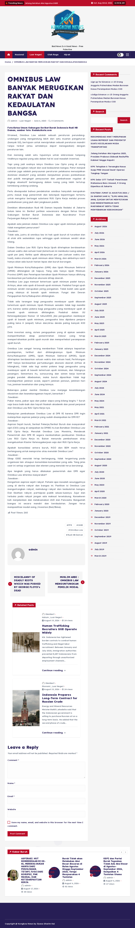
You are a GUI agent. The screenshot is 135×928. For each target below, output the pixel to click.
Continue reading (53, 670)
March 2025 (100, 336)
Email (11, 796)
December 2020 (102, 439)
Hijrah (67, 54)
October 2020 (102, 452)
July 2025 (99, 310)
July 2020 (99, 472)
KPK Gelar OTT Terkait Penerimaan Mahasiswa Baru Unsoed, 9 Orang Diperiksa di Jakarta (109, 183)
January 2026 (101, 271)
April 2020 (100, 491)
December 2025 (102, 278)
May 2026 (99, 246)
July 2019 (99, 549)
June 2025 (100, 317)
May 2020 (99, 485)
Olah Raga (52, 54)
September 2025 (103, 297)
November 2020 (103, 446)
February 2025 (102, 342)
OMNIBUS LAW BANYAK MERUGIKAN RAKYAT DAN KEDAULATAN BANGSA (50, 62)
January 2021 (101, 433)
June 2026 (100, 239)
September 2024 (103, 375)
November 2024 (103, 362)
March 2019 (100, 556)
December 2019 (102, 517)
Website (12, 809)
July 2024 (99, 388)
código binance (98, 94)
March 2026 (100, 258)
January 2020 (101, 510)
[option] (26, 874)
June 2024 (100, 394)
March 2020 (100, 498)
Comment (13, 760)
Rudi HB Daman (75, 535)
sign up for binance (100, 82)
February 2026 (102, 265)
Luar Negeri (36, 54)
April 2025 (100, 329)
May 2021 (99, 407)
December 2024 (102, 355)
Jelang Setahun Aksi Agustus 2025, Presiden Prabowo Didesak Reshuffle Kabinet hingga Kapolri (110, 156)
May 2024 (99, 401)
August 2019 (101, 543)
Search (100, 111)
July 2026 (99, 233)
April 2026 (100, 252)
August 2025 (101, 304)
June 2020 (100, 478)
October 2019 (102, 530)
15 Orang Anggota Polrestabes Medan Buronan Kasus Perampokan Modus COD (109, 85)
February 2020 (102, 504)
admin (14, 121)
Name (11, 783)
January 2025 (101, 349)
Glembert (49, 614)
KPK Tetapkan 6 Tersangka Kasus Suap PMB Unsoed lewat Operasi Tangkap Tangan (108, 170)
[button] (122, 852)
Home (8, 62)
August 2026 (101, 226)
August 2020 (101, 465)
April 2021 (99, 413)
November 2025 (102, 284)
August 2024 (101, 381)
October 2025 (102, 291)
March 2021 (100, 420)
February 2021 (102, 426)
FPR (70, 525)
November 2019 (103, 523)
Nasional (19, 54)
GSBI (80, 525)
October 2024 (102, 368)
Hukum (45, 617)
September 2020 (103, 459)
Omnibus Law (76, 530)
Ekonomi (46, 686)
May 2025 (99, 323)
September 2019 (103, 536)
